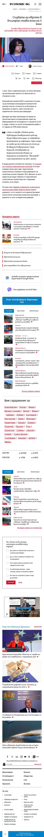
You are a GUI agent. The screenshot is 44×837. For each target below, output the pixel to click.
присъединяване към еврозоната (17, 265)
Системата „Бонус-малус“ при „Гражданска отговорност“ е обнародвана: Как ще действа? (27, 363)
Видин (26, 411)
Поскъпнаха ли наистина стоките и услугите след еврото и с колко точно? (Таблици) (27, 226)
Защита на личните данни (30, 796)
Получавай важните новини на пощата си (22, 761)
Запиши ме (37, 764)
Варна (32, 407)
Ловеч (21, 418)
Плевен (31, 422)
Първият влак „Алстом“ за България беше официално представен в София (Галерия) (27, 340)
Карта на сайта (28, 802)
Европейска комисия (12, 257)
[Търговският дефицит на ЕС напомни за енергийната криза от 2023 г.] (22, 671)
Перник (21, 422)
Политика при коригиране (28, 806)
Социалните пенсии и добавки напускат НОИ (26, 384)
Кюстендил (9, 418)
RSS (38, 757)
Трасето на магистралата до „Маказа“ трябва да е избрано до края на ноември (26, 320)
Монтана (30, 418)
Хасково (22, 438)
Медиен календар (9, 824)
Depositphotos (29, 835)
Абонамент (7, 802)
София (7, 434)
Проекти (6, 784)
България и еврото (10, 216)
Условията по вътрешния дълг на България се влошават (27, 351)
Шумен (32, 438)
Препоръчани (33, 311)
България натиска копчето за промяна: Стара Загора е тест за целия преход (24, 613)
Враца (35, 411)
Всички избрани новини (31, 391)
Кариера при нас (9, 814)
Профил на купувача (10, 817)
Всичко (27, 784)
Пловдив (8, 426)
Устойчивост (8, 776)
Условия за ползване (30, 814)
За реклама (8, 795)
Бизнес (27, 772)
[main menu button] (40, 4)
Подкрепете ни (28, 817)
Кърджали (31, 415)
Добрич (20, 415)
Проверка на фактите (11, 799)
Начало (15, 9)
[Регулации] (6, 238)
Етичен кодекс (8, 809)
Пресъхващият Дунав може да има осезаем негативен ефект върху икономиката (27, 375)
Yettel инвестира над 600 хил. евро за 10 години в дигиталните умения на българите (28, 481)
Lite (25, 780)
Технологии (7, 780)
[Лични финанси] (6, 225)
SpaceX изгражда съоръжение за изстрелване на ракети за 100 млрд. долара (27, 501)
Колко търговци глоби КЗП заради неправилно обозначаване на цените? (27, 239)
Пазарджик (9, 422)
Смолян (30, 430)
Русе (28, 426)
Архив (20, 582)
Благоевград (10, 407)
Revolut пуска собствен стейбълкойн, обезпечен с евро (26, 490)
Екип (25, 799)
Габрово (10, 415)
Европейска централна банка (15, 261)
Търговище (9, 438)
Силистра (9, 430)
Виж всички (38, 626)
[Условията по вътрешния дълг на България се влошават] (8, 351)
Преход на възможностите (24, 608)
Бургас (22, 407)
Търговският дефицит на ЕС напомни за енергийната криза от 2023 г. (19, 686)
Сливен (20, 430)
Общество (28, 776)
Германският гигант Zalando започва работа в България (26, 329)
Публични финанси (34, 9)
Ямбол (7, 442)
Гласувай (11, 582)
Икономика (22, 9)
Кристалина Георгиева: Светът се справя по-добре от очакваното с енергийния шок (21, 655)
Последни (9, 311)
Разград (19, 426)
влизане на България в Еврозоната (17, 253)
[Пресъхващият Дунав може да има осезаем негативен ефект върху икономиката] (8, 374)
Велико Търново (12, 411)
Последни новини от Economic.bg (29, 528)
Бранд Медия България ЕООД (31, 810)
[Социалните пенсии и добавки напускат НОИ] (8, 384)
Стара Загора (20, 434)
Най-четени (20, 311)
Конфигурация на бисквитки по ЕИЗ (10, 820)
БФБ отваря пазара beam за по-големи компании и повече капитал (27, 511)
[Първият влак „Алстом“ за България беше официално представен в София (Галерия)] (8, 339)
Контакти (7, 805)
